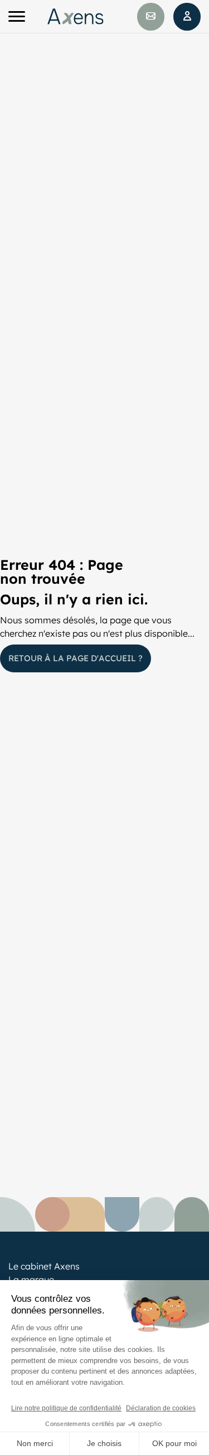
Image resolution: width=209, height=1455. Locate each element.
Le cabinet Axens (44, 1266)
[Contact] (150, 17)
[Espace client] (187, 17)
